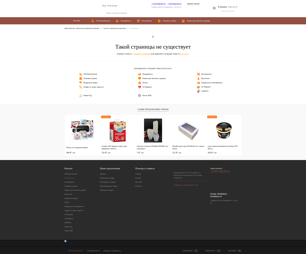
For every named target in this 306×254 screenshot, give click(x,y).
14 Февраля (147, 87)
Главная (138, 174)
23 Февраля (206, 87)
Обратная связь (75, 251)
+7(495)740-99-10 (220, 171)
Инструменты (206, 74)
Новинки (103, 174)
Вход (104, 5)
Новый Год (87, 95)
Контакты (138, 186)
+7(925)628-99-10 (158, 4)
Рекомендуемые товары (108, 186)
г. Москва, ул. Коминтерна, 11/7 (186, 185)
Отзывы (138, 178)
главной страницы (141, 54)
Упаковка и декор (90, 78)
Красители (205, 78)
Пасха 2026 (146, 95)
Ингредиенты (147, 74)
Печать (145, 83)
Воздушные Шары (90, 83)
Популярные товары (107, 178)
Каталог (77, 21)
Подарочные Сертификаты (211, 83)
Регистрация (112, 5)
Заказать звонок (193, 4)
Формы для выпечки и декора (154, 78)
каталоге (184, 54)
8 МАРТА (204, 91)
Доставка (138, 182)
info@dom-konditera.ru (218, 195)
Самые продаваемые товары (153, 109)
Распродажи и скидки (108, 182)
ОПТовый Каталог (90, 74)
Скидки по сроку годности (93, 87)
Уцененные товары (106, 190)
